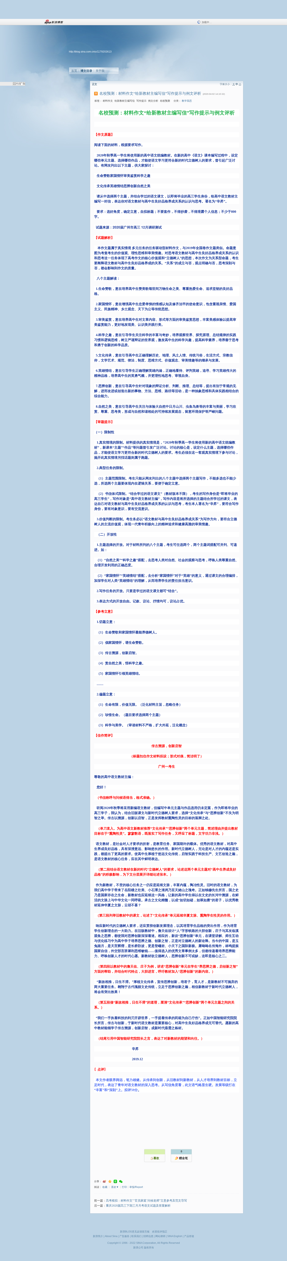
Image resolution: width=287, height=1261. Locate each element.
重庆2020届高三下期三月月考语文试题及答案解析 (138, 1205)
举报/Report (136, 1187)
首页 (74, 70)
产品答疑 (189, 1236)
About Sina (111, 1236)
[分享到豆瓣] (115, 1181)
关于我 (100, 70)
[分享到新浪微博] (104, 1181)
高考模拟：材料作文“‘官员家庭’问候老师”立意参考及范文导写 (146, 1200)
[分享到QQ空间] (110, 1181)
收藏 (104, 1187)
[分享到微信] (120, 1181)
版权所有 (149, 1247)
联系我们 (136, 1236)
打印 (124, 1187)
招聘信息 (148, 1236)
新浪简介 (98, 1236)
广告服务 (124, 1236)
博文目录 (86, 70)
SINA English (174, 1236)
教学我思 (187, 100)
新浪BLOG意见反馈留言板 (135, 1231)
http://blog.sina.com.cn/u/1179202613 (90, 51)
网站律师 (160, 1236)
